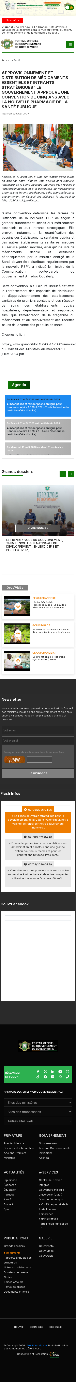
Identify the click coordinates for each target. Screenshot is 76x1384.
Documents (12, 1252)
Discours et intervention (19, 1148)
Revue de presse (14, 1286)
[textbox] (38, 1102)
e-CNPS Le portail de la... (54, 1204)
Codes (8, 1277)
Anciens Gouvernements (54, 1148)
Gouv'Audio (46, 1255)
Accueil (6, 60)
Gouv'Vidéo (46, 1250)
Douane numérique (51, 1199)
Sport (7, 1209)
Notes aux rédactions (17, 1267)
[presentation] (63, 474)
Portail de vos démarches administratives (48, 1213)
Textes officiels (13, 1281)
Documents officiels (16, 1291)
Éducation (10, 1189)
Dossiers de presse (16, 1272)
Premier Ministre (14, 1143)
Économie (10, 1184)
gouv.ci (19, 1326)
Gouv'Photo (46, 1246)
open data (36, 1326)
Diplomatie (10, 1180)
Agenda (19, 385)
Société (8, 1204)
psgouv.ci (55, 1326)
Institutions (45, 1152)
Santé (7, 1199)
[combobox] (38, 1102)
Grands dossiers (14, 1246)
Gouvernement (48, 1143)
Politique (9, 1194)
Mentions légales (37, 1345)
